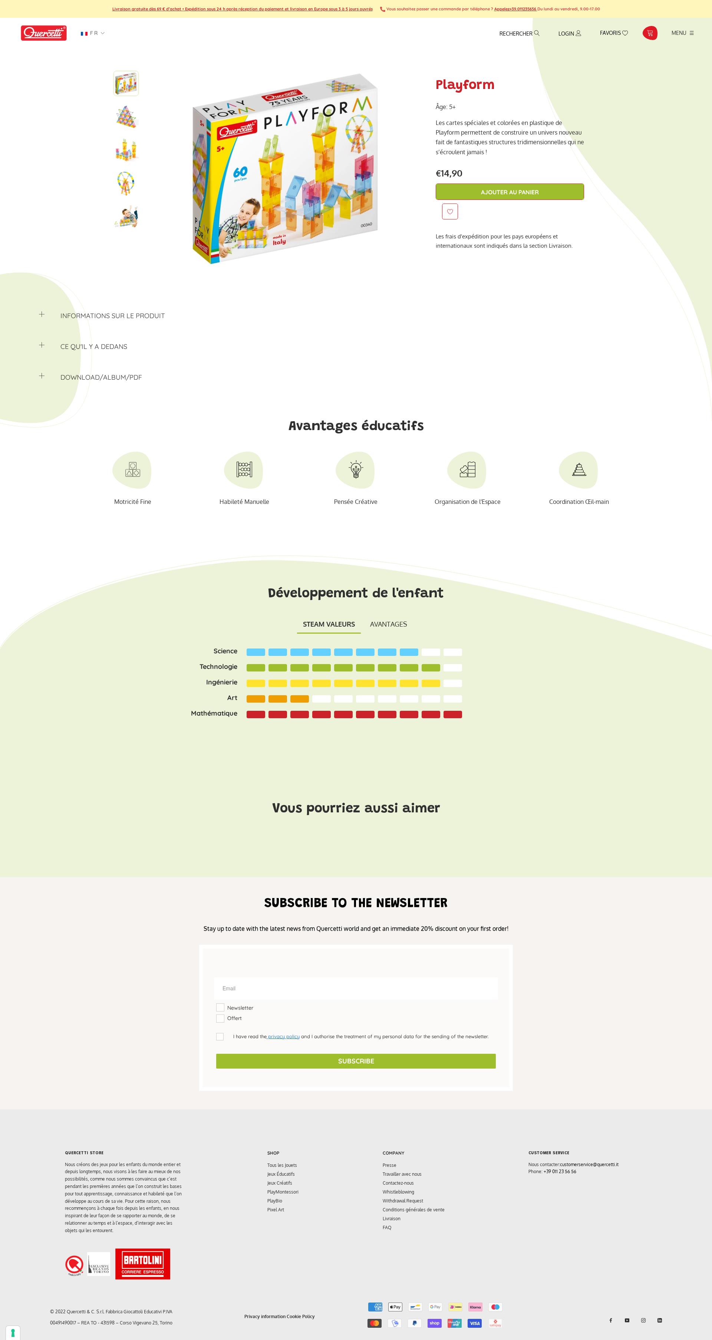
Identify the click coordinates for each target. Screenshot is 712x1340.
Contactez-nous (398, 1183)
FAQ (387, 1227)
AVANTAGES (388, 624)
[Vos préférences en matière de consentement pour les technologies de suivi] (13, 1333)
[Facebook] (611, 1320)
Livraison (391, 1218)
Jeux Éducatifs (281, 1174)
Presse (389, 1165)
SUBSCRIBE (356, 1061)
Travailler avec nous (402, 1174)
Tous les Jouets (282, 1165)
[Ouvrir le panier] (650, 33)
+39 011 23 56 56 (560, 1171)
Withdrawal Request (403, 1201)
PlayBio (274, 1201)
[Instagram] (643, 1320)
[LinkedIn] (659, 1320)
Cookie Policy (301, 1316)
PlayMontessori (283, 1192)
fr (93, 33)
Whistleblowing (398, 1192)
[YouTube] (627, 1320)
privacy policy (283, 1036)
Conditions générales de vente (414, 1209)
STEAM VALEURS (329, 624)
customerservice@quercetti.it (589, 1164)
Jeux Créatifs (279, 1183)
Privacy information (265, 1316)
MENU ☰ (683, 32)
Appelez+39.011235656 (515, 8)
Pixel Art (275, 1209)
